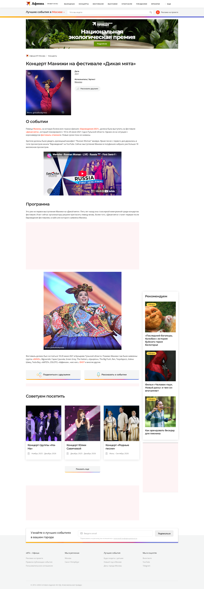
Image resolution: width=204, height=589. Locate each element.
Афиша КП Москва (37, 56)
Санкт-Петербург (72, 562)
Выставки (113, 4)
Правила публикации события (39, 562)
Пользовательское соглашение (39, 566)
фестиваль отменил (50, 135)
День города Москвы (113, 566)
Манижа (78, 82)
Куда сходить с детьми (113, 558)
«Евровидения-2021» (89, 129)
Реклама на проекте (169, 12)
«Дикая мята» (32, 132)
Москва (68, 558)
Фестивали (98, 4)
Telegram (146, 566)
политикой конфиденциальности (125, 538)
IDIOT (82, 362)
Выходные (69, 4)
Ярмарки (155, 4)
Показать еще (82, 469)
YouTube (146, 562)
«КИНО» (36, 359)
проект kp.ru (52, 4)
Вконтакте (147, 558)
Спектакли (127, 4)
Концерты (84, 4)
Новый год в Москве (112, 562)
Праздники (141, 4)
